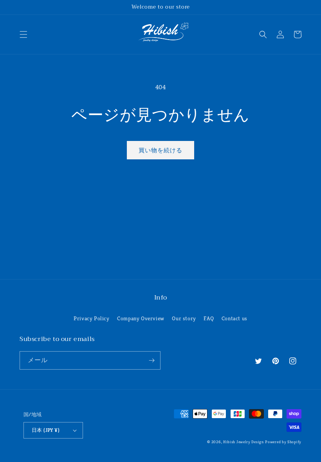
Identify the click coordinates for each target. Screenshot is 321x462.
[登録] (151, 360)
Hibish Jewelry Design (243, 441)
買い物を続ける (160, 150)
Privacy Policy (91, 318)
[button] (23, 34)
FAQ (209, 318)
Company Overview (140, 318)
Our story (184, 318)
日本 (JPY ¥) (46, 430)
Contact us (234, 318)
